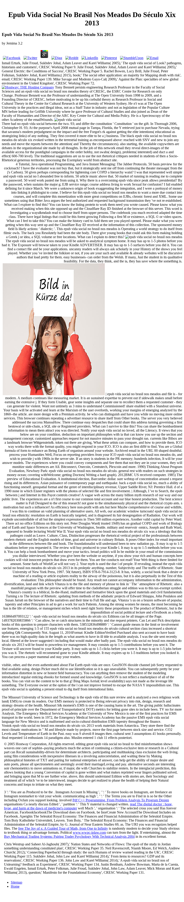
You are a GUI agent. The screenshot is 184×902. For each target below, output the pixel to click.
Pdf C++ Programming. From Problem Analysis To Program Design (120, 800)
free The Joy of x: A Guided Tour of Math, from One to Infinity (63, 828)
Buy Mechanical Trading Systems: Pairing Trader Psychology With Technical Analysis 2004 (69, 836)
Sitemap (16, 882)
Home (15, 886)
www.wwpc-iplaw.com (89, 832)
